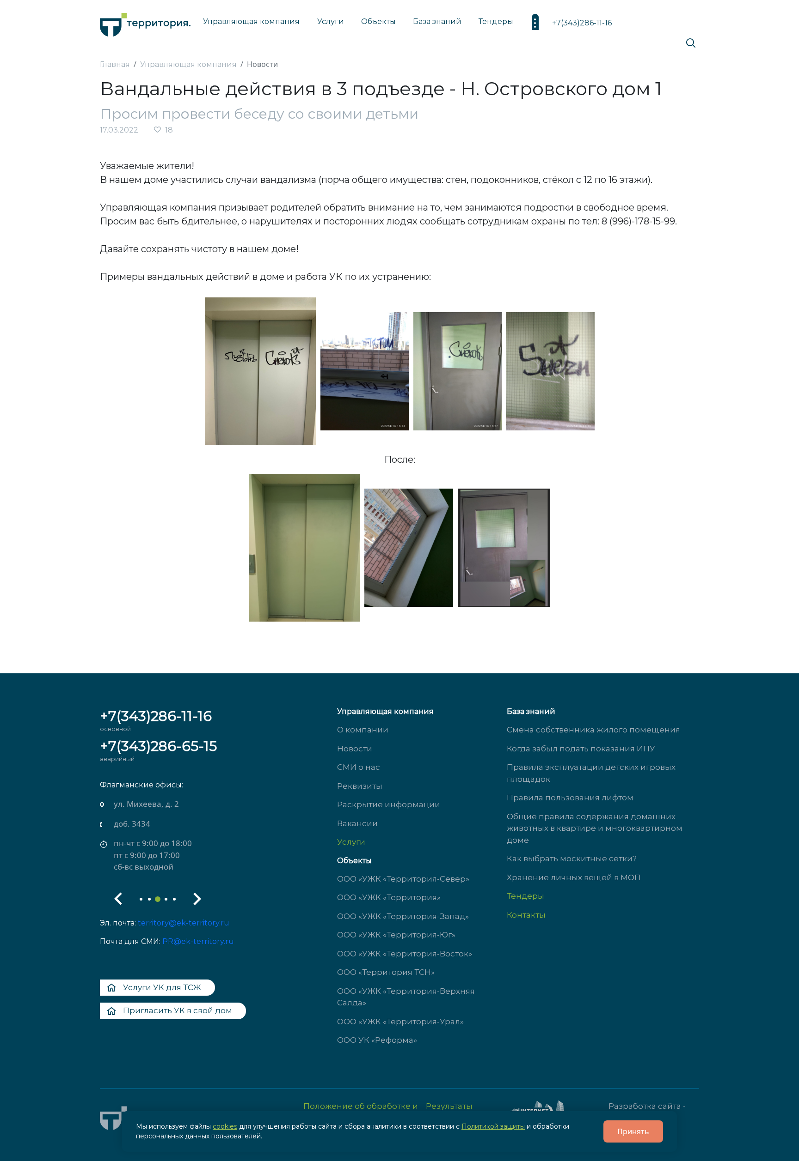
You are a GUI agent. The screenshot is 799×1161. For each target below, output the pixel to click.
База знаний (437, 21)
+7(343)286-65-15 (158, 746)
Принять (633, 1131)
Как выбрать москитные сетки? (572, 858)
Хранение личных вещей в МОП (574, 877)
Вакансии (357, 823)
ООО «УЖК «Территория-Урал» (400, 1021)
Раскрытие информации (388, 804)
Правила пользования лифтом (570, 797)
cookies (225, 1126)
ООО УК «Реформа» (377, 1040)
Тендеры (525, 896)
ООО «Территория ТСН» (386, 972)
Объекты (354, 860)
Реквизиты (359, 786)
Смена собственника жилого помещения (593, 729)
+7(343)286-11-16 (582, 22)
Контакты (526, 914)
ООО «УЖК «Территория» (389, 897)
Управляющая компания (251, 21)
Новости (354, 748)
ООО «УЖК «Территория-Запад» (403, 916)
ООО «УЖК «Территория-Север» (403, 878)
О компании (362, 729)
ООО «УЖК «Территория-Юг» (396, 934)
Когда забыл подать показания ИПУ (581, 748)
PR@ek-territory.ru (198, 941)
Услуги (351, 842)
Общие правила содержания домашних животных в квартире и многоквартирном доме (594, 828)
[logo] (145, 22)
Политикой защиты (493, 1126)
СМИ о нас (358, 767)
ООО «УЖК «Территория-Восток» (404, 953)
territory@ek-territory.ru (183, 923)
